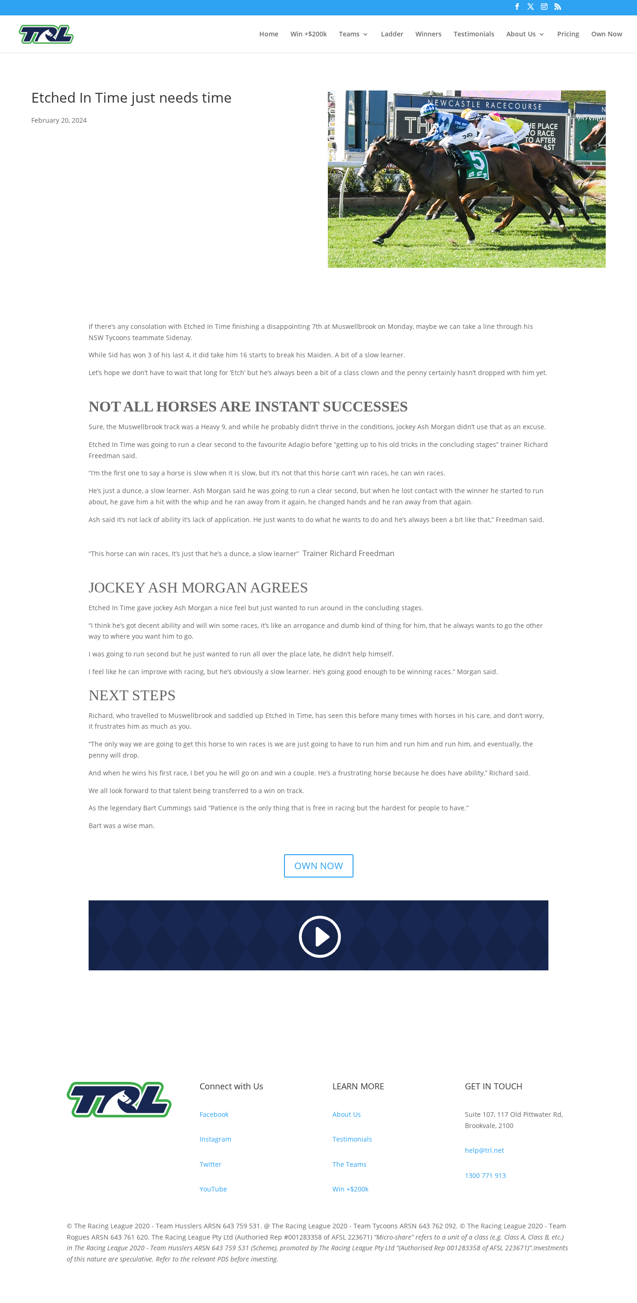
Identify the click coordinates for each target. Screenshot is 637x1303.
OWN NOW (318, 865)
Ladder (392, 34)
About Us (521, 34)
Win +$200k (309, 34)
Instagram (215, 1139)
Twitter (211, 1164)
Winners (428, 34)
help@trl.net (484, 1150)
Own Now (606, 34)
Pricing (568, 34)
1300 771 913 (485, 1175)
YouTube (213, 1189)
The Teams (349, 1164)
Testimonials (474, 34)
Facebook (214, 1114)
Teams (349, 34)
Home (268, 34)
